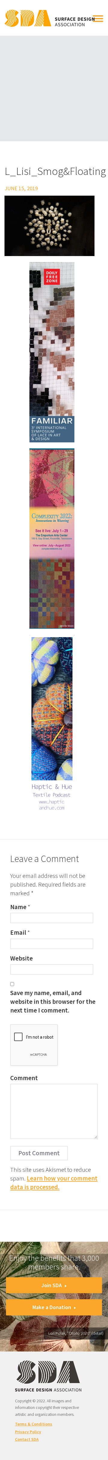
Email (18, 932)
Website (21, 958)
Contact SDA (27, 1439)
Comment (24, 1078)
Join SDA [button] (51, 1285)
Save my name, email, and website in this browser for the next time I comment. (52, 1002)
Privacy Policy (28, 1431)
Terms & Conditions (33, 1424)
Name (18, 907)
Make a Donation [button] (51, 1307)
